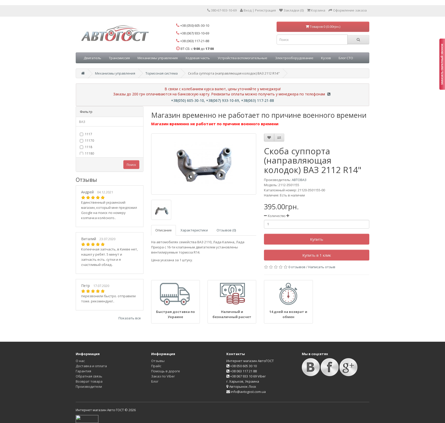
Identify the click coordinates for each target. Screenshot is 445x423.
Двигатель (92, 58)
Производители (89, 386)
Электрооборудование (294, 58)
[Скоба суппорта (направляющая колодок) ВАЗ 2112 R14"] (203, 164)
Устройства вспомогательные (242, 58)
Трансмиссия (119, 58)
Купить (316, 239)
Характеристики (194, 230)
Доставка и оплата (91, 366)
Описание (163, 230)
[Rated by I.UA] (87, 418)
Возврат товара (89, 381)
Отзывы (158, 360)
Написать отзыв (321, 267)
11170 (89, 140)
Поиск (131, 165)
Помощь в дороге (165, 371)
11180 (89, 153)
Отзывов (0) (226, 230)
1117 (88, 134)
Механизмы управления (158, 58)
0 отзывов (296, 267)
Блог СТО (346, 58)
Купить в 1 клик (316, 255)
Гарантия (83, 371)
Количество (277, 216)
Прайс (156, 366)
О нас (80, 360)
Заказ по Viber (163, 376)
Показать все (129, 318)
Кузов (326, 58)
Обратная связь (89, 376)
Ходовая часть (197, 58)
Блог (154, 381)
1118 (88, 147)
